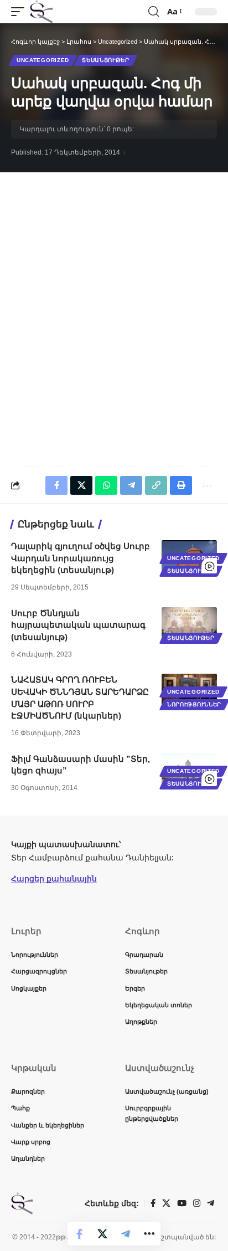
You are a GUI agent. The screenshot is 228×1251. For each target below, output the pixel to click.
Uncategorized (43, 60)
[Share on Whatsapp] (106, 485)
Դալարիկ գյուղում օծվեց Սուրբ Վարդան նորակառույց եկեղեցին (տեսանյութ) (80, 558)
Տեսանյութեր (105, 60)
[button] (20, 11)
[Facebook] (153, 1203)
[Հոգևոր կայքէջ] (41, 11)
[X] (166, 1203)
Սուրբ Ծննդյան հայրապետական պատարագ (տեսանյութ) (78, 625)
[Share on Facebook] (79, 1233)
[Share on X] (102, 1233)
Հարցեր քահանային (54, 878)
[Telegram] (210, 1203)
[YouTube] (181, 1203)
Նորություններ (194, 704)
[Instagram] (196, 1203)
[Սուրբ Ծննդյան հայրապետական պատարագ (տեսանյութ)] (189, 623)
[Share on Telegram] (125, 1233)
